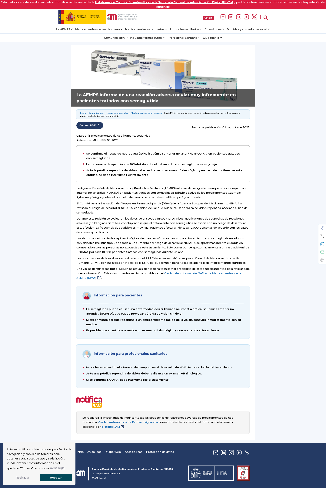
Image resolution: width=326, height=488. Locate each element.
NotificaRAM (111, 426)
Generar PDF (87, 125)
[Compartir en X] (322, 236)
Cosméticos (213, 29)
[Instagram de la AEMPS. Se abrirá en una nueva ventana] (239, 17)
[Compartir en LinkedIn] (322, 244)
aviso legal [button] (57, 468)
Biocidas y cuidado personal (247, 29)
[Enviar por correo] (322, 252)
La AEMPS (63, 29)
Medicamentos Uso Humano (146, 113)
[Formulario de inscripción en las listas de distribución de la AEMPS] (223, 17)
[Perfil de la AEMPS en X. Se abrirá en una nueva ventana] (254, 17)
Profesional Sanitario (183, 37)
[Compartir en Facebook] (322, 228)
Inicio (83, 113)
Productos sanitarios (184, 29)
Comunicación (114, 37)
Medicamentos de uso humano (97, 29)
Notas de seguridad (117, 113)
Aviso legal (94, 452)
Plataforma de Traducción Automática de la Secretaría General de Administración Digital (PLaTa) (164, 2)
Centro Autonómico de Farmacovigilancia (128, 422)
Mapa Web (113, 452)
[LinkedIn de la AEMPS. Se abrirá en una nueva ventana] (231, 17)
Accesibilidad (133, 452)
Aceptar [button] (56, 477)
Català (208, 17)
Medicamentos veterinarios (144, 29)
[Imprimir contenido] (322, 260)
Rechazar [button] (23, 477)
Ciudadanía (211, 37)
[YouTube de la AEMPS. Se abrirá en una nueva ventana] (246, 17)
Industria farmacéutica (146, 37)
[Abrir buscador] (266, 18)
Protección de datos (160, 452)
